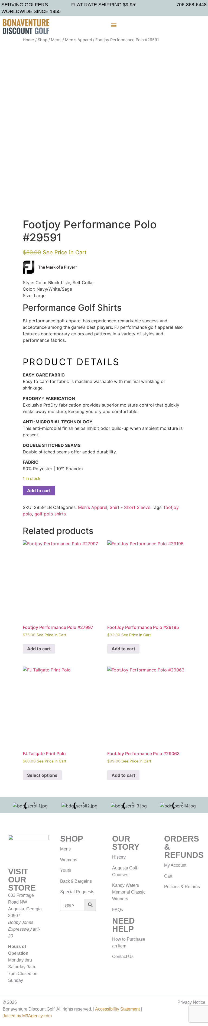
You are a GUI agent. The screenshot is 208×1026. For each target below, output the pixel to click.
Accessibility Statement (117, 1009)
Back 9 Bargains (76, 881)
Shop (42, 39)
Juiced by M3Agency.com (27, 1016)
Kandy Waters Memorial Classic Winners (128, 892)
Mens (56, 39)
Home (28, 39)
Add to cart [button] (39, 648)
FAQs (117, 909)
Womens (68, 860)
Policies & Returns (182, 886)
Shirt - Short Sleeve (130, 507)
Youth (65, 870)
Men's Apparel (78, 39)
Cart (168, 876)
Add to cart (39, 490)
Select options (42, 775)
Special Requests (77, 891)
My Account (175, 865)
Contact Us (123, 956)
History (119, 857)
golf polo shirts (50, 514)
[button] (113, 25)
